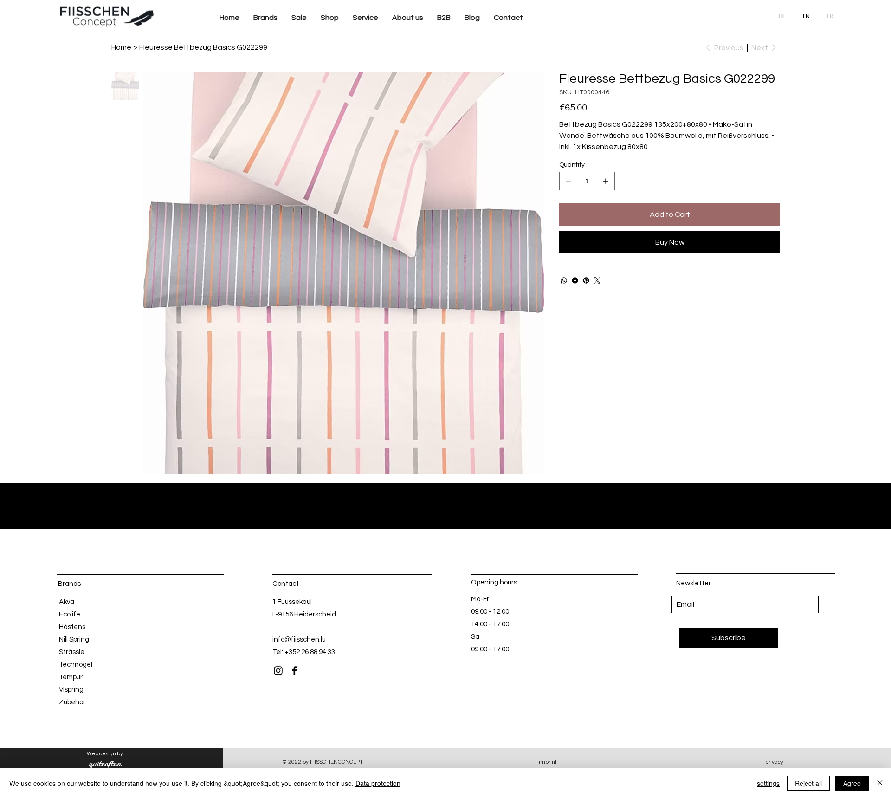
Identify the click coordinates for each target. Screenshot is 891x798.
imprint (548, 762)
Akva (66, 601)
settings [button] (768, 783)
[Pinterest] (586, 280)
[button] (265, 18)
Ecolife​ (69, 614)
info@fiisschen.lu (299, 639)
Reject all (808, 783)
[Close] (879, 783)
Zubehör (72, 702)
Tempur (71, 677)
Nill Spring (74, 639)
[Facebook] (575, 280)
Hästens (72, 626)
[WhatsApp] (563, 280)
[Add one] (605, 181)
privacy (774, 762)
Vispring (71, 689)
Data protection (377, 783)
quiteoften (105, 764)
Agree (852, 783)
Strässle (71, 652)
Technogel (75, 664)
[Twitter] (597, 280)
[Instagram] (278, 670)
